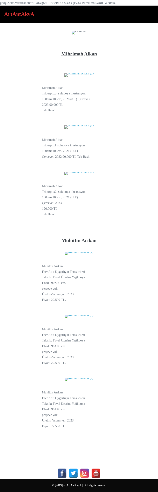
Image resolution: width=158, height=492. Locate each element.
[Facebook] (62, 473)
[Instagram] (84, 473)
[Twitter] (73, 473)
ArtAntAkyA (19, 14)
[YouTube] (96, 473)
